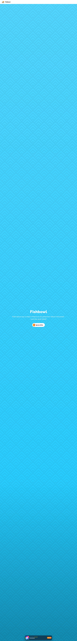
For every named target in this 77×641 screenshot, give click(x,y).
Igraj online (39, 325)
